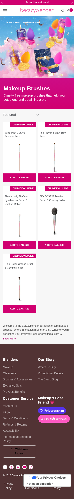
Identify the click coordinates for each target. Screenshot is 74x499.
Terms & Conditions (15, 418)
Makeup (8, 367)
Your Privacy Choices (51, 477)
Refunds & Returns (15, 424)
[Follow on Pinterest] (18, 467)
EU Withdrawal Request (19, 451)
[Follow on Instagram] (11, 467)
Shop (17, 22)
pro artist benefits (14, 391)
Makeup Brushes (31, 22)
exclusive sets (12, 385)
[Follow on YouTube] (24, 467)
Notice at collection (39, 483)
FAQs (6, 412)
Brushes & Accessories (17, 379)
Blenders (10, 359)
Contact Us (10, 406)
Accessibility (11, 430)
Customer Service (18, 398)
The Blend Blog (48, 379)
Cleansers (9, 373)
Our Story (46, 359)
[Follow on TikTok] (31, 467)
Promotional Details (50, 373)
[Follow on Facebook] (5, 467)
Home (9, 22)
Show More (9, 338)
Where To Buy (47, 367)
